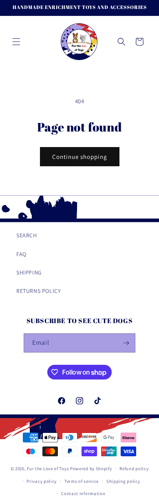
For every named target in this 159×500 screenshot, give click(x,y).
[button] (16, 42)
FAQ (21, 254)
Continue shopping (79, 157)
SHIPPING (29, 272)
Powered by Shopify (91, 468)
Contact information (83, 493)
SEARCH (26, 235)
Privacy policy (41, 481)
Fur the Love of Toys (48, 468)
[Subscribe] (126, 343)
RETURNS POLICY (38, 291)
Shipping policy (123, 481)
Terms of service (81, 481)
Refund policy (133, 468)
